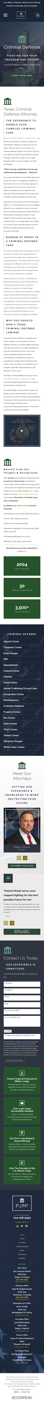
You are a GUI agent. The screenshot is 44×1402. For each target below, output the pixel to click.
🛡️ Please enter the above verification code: (20, 1035)
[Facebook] (26, 1226)
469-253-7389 (22, 1297)
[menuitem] (22, 642)
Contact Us (22, 1254)
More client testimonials (22, 931)
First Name (8, 983)
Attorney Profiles (22, 866)
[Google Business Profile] (17, 1226)
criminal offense (24, 494)
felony (31, 491)
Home (22, 1239)
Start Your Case (22, 76)
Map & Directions (22, 1282)
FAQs (22, 1250)
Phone (7, 997)
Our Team (22, 1243)
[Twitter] (22, 1226)
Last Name (8, 990)
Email (6, 1004)
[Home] (21, 15)
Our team (34, 494)
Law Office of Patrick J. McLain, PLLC (17, 379)
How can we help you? (13, 1017)
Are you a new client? (12, 1010)
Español (22, 1258)
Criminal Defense (22, 1247)
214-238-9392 (22, 1217)
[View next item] (25, 858)
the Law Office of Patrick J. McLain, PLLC (21, 138)
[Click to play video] (22, 431)
